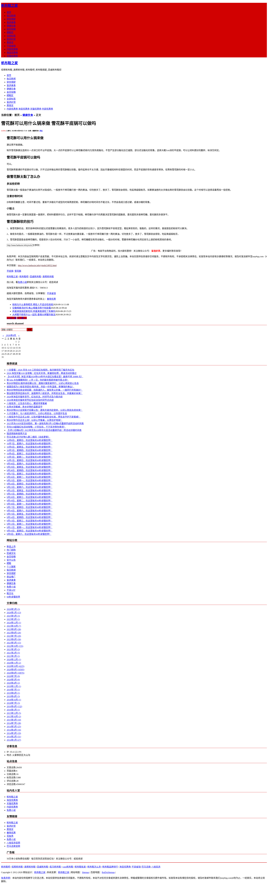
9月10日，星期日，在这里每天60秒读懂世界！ (29, 531)
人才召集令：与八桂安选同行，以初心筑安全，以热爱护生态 (37, 413)
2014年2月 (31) (14, 736)
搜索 (29, 330)
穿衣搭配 (11, 19)
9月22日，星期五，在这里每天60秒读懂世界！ (29, 490)
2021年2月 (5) (13, 653)
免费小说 (22, 282)
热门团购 (11, 550)
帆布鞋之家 (9, 5)
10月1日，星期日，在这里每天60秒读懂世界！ (29, 460)
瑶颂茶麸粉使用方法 (17, 433)
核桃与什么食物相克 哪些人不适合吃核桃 (32, 304)
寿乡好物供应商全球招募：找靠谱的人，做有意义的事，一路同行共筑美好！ (45, 390)
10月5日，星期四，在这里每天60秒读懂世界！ (29, 450)
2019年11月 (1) (14, 686)
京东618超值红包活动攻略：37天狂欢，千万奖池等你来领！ (36, 427)
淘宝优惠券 (12, 52)
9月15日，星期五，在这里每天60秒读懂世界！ (29, 514)
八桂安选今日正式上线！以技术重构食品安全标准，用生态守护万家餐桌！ (43, 417)
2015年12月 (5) (14, 713)
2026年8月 (11, 335)
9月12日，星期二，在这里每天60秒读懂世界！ (29, 524)
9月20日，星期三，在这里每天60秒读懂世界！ (29, 497)
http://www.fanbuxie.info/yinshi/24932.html (37, 265)
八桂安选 (155, 867)
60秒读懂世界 (13, 597)
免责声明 (5, 878)
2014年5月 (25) (14, 726)
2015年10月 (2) (14, 716)
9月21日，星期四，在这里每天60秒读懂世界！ (29, 494)
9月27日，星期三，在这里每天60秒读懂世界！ (29, 474)
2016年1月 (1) (13, 710)
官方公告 (11, 560)
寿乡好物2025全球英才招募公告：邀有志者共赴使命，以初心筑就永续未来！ (45, 410)
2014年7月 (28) (14, 723)
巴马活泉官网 (13, 846)
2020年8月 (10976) (15, 673)
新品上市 (11, 546)
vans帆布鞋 (67, 867)
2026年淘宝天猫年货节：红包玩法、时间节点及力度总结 (35, 397)
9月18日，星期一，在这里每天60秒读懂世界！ (29, 504)
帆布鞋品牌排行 (110, 867)
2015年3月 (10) (14, 720)
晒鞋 (9, 563)
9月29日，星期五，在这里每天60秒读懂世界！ (29, 467)
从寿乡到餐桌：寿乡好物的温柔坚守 (24, 407)
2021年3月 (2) (13, 649)
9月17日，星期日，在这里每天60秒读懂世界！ (29, 507)
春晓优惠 (51, 299)
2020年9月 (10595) (15, 669)
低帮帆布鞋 (17, 867)
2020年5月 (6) (13, 679)
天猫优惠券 (12, 56)
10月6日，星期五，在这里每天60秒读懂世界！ (29, 447)
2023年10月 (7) (14, 626)
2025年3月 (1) (13, 619)
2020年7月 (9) (13, 676)
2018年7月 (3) (13, 703)
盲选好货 (11, 39)
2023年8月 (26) (14, 633)
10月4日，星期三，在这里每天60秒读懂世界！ (29, 453)
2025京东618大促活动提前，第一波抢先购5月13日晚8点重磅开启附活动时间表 (45, 423)
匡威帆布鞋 (35, 276)
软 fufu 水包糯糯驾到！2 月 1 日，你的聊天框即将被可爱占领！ (38, 380)
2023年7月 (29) (14, 636)
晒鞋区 (10, 32)
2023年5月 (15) (14, 643)
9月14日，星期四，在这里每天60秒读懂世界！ (29, 517)
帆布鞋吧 (23, 276)
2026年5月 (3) (13, 609)
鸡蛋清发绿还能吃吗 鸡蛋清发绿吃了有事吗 (33, 311)
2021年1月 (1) (13, 656)
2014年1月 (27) (14, 740)
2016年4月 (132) (14, 706)
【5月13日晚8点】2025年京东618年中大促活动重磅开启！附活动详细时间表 (44, 430)
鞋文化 (10, 593)
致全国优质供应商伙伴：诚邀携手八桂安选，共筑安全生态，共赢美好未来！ (45, 393)
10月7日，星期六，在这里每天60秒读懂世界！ (29, 443)
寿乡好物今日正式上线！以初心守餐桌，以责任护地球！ (35, 420)
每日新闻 (11, 16)
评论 (41, 131)
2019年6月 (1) (13, 693)
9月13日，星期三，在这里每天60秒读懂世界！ (29, 521)
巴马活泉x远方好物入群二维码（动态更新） (28, 437)
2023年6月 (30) (14, 639)
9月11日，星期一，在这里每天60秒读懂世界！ (29, 527)
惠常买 (10, 42)
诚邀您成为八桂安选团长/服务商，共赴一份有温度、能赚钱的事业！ (40, 386)
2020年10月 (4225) (15, 666)
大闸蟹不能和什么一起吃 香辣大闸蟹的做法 (33, 314)
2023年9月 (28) (14, 629)
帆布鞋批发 (80, 867)
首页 (9, 12)
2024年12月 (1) (14, 622)
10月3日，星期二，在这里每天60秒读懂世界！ (29, 457)
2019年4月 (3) (13, 696)
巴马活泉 (146, 867)
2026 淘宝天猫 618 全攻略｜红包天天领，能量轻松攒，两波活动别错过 (41, 373)
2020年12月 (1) (14, 659)
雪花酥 (18, 271)
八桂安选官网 (13, 843)
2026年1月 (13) (14, 612)
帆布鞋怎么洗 (94, 867)
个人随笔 (11, 566)
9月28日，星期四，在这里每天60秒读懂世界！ (29, 470)
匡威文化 (11, 553)
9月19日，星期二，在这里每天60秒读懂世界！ (29, 500)
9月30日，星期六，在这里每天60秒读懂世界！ (29, 464)
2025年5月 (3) (13, 616)
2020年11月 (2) (14, 663)
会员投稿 (11, 29)
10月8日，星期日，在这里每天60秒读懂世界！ (29, 440)
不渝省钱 (11, 46)
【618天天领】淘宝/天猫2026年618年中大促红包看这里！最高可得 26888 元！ (45, 376)
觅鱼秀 (10, 836)
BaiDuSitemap (108, 872)
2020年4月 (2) (13, 683)
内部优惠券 (12, 49)
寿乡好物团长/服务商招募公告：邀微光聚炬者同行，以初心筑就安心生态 (43, 383)
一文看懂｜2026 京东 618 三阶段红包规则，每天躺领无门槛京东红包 (40, 370)
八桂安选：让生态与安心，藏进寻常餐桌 (27, 403)
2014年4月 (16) (14, 730)
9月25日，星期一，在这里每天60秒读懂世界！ (29, 480)
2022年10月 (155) (15, 646)
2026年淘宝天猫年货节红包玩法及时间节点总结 (30, 400)
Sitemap (85, 872)
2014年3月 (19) (14, 733)
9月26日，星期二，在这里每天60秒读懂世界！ (29, 477)
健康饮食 (11, 26)
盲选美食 (11, 22)
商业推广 (11, 577)
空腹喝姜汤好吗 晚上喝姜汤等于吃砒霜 (31, 308)
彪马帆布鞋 (55, 867)
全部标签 (11, 36)
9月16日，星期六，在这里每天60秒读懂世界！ (29, 510)
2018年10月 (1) (14, 700)
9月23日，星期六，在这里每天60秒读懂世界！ (29, 487)
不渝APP (11, 590)
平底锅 (10, 271)
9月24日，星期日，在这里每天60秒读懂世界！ (29, 484)
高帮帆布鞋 (48, 276)
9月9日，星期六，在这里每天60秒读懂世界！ (29, 534)
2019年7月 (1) (13, 690)
